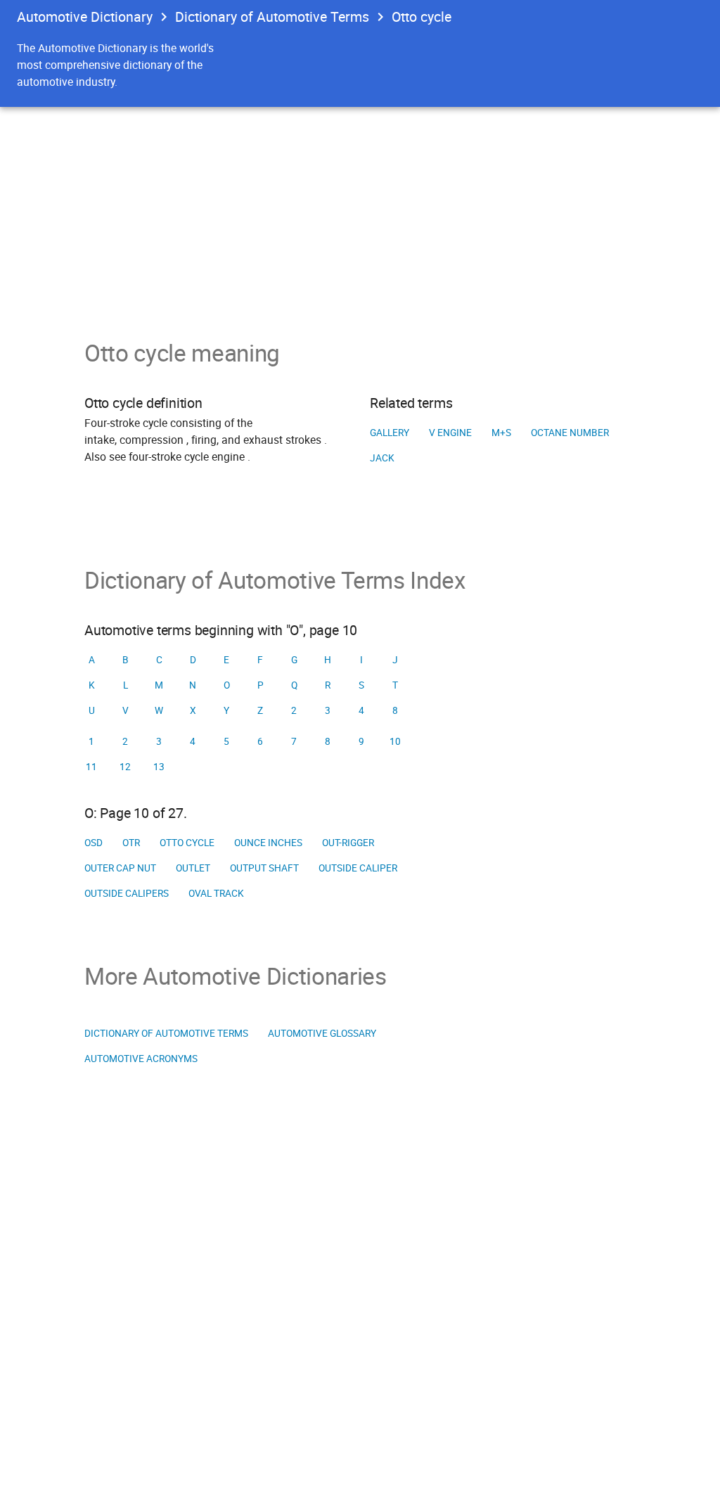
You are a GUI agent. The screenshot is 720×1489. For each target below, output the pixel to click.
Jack (382, 458)
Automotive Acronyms (141, 1058)
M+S (501, 432)
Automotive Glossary (322, 1033)
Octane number (570, 432)
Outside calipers (126, 893)
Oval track (216, 893)
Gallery (389, 432)
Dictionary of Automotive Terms (272, 16)
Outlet (193, 868)
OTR (131, 842)
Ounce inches (268, 842)
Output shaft (264, 868)
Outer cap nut (120, 868)
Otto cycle (187, 842)
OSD (93, 842)
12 (125, 766)
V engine (450, 432)
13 (159, 766)
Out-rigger (348, 842)
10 (395, 741)
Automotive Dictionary (85, 16)
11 (91, 766)
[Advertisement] (360, 212)
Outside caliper (358, 868)
